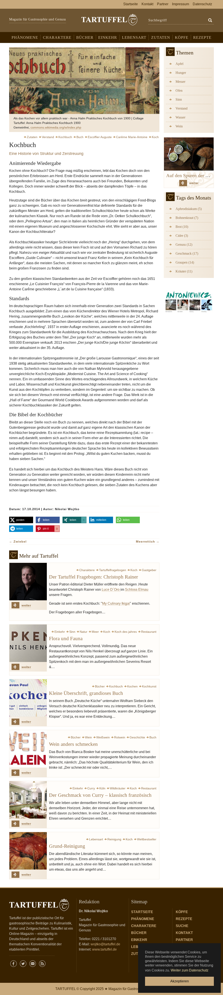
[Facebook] (13, 963)
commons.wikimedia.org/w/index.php (55, 127)
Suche (182, 926)
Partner (184, 940)
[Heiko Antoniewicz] (189, 301)
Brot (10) (182, 226)
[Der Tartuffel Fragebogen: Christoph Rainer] (28, 581)
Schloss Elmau (136, 589)
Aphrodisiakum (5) (189, 209)
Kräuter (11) (184, 271)
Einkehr (139, 940)
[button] (21, 520)
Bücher (139, 933)
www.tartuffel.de (104, 949)
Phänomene (142, 919)
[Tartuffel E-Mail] (32, 963)
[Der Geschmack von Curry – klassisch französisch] (28, 800)
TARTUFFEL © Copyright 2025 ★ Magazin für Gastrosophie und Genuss (111, 989)
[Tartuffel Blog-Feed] (42, 963)
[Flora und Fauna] (28, 643)
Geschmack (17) (187, 253)
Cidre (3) (182, 235)
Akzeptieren (179, 981)
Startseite (142, 912)
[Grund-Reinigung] (28, 851)
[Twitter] (23, 963)
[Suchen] (210, 20)
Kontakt (184, 933)
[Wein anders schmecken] (28, 749)
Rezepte (184, 919)
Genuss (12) (184, 244)
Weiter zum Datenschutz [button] (189, 970)
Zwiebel (18, 541)
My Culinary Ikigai (116, 603)
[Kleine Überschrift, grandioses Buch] (28, 698)
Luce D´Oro (111, 589)
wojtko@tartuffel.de (105, 944)
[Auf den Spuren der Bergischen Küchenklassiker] (189, 154)
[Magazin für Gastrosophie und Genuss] (109, 19)
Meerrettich (147, 541)
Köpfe (182, 912)
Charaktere (143, 926)
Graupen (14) (185, 262)
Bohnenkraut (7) (187, 218)
